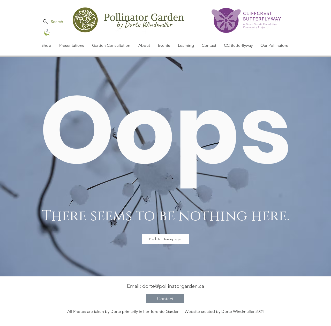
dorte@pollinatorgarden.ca (173, 286)
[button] (47, 32)
